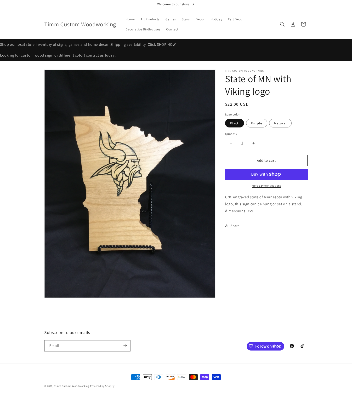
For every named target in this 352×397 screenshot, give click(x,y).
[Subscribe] (125, 345)
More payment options (266, 185)
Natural (280, 123)
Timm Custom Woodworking (72, 386)
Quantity (231, 134)
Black (234, 123)
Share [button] (235, 226)
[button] (282, 24)
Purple (256, 123)
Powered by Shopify (102, 386)
